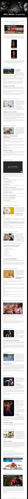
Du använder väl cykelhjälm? (9, 429)
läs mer (19, 381)
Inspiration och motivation (8, 473)
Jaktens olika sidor (7, 67)
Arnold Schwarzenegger (8, 159)
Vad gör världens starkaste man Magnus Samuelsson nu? (13, 301)
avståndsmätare (9, 83)
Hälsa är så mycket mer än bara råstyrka (11, 98)
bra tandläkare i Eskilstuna (19, 113)
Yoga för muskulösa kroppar (9, 451)
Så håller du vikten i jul (8, 375)
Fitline (23, 273)
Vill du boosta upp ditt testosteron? (10, 231)
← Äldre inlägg (14, 497)
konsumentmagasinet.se (19, 368)
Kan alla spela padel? (7, 352)
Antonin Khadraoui (22, 332)
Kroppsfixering (6, 398)
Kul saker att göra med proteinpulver (10, 268)
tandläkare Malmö (22, 417)
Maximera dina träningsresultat (9, 125)
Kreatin (16, 209)
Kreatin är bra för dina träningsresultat (11, 205)
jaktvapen (11, 78)
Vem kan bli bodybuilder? (8, 328)
